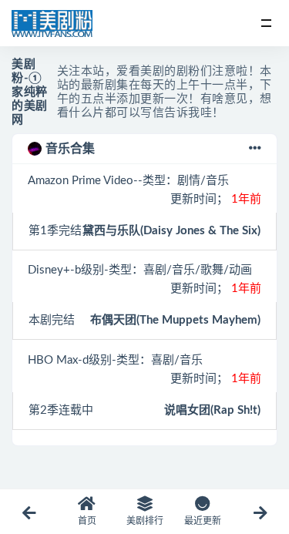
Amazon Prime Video (80, 180)
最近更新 (202, 521)
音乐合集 (70, 149)
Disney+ (49, 270)
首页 (87, 521)
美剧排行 (144, 521)
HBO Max (53, 360)
